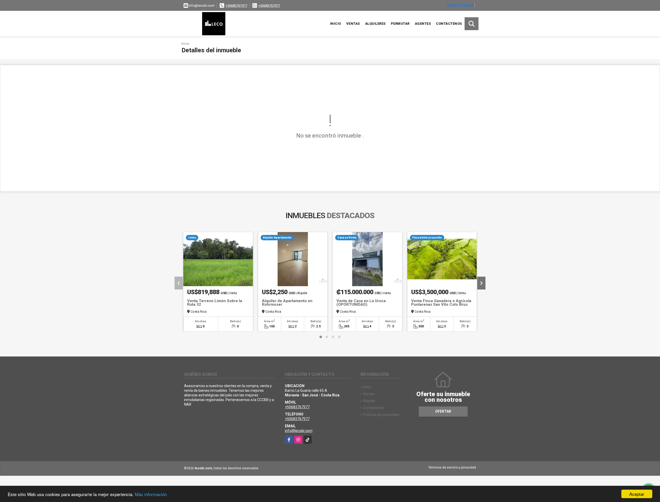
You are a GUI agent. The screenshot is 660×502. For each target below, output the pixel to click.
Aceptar (636, 494)
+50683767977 (236, 5)
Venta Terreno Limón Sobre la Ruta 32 (214, 303)
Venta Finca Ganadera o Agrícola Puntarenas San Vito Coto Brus (441, 303)
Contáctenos (449, 23)
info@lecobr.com (298, 431)
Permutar (400, 23)
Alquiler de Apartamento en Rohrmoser (287, 303)
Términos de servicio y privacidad (452, 467)
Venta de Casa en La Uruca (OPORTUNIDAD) (361, 303)
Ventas (353, 23)
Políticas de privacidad (381, 415)
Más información (151, 494)
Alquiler (369, 401)
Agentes (423, 23)
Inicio (335, 23)
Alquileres (375, 23)
